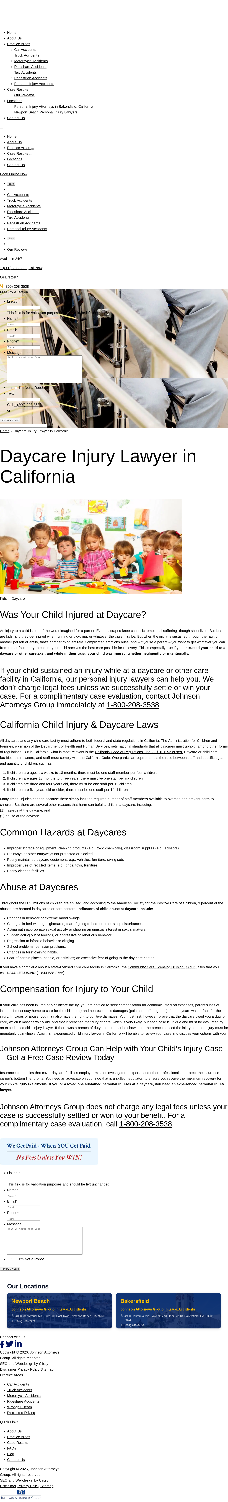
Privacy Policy (28, 1369)
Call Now (35, 268)
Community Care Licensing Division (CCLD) (162, 967)
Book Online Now (13, 174)
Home (12, 32)
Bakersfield (134, 1301)
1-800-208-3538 (133, 705)
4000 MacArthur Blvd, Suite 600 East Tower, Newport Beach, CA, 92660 (60, 1316)
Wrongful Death (19, 1407)
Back (11, 183)
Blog (10, 1454)
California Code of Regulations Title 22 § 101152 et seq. (139, 752)
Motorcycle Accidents (31, 61)
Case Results (17, 89)
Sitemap (46, 1369)
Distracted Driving (21, 1413)
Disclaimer (8, 1369)
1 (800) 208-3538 (13, 268)
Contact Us (16, 118)
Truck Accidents (26, 55)
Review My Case (10, 420)
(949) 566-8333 (25, 1321)
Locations (14, 101)
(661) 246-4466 (134, 1325)
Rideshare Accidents (30, 67)
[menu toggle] (1, 128)
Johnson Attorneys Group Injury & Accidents (48, 1309)
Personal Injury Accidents (34, 84)
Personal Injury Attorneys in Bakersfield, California (53, 106)
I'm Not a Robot (31, 388)
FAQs (11, 1448)
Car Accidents (25, 50)
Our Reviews (24, 95)
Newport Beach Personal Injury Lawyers (45, 112)
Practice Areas (18, 44)
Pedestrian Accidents (30, 78)
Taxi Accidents (25, 72)
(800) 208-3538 (16, 286)
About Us (14, 38)
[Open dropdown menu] (32, 149)
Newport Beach (30, 1301)
